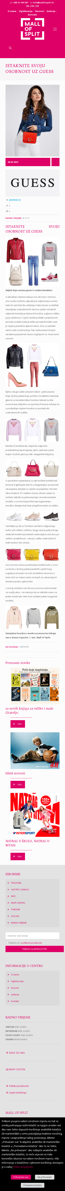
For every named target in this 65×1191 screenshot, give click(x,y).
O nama (12, 11)
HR (27, 6)
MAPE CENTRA (18, 902)
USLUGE (15, 916)
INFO (13, 896)
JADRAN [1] (15, 199)
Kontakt (32, 14)
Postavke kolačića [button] (33, 1185)
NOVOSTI (24, 646)
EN (32, 6)
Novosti (39, 11)
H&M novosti (15, 773)
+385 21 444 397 (20, 2)
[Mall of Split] (32, 29)
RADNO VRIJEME (19, 922)
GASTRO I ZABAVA (20, 889)
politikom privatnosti (31, 942)
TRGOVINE (16, 882)
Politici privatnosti (23, 1166)
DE (37, 6)
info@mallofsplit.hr (43, 2)
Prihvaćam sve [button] (21, 1177)
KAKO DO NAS (17, 1052)
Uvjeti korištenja (17, 1092)
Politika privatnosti (19, 1085)
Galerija (51, 11)
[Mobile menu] (55, 29)
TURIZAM (15, 909)
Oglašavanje (25, 11)
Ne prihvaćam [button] (45, 1177)
